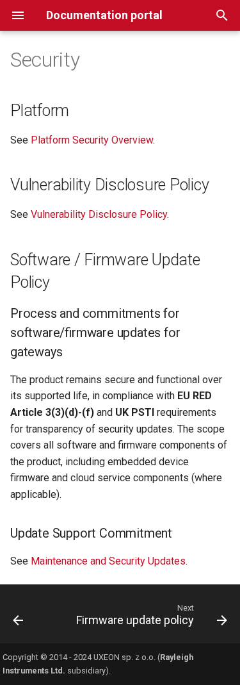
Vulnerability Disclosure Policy (99, 214)
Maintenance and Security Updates (108, 561)
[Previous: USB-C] (18, 618)
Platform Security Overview (92, 140)
